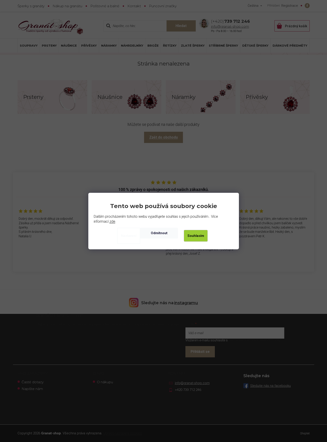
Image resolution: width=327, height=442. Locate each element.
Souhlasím (195, 236)
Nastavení (128, 236)
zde (112, 221)
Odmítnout (159, 233)
